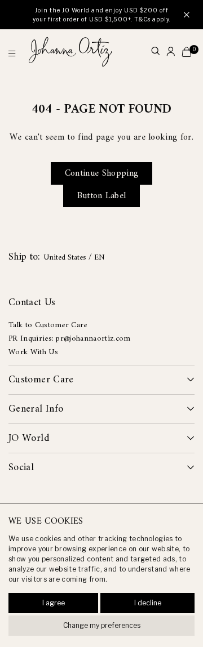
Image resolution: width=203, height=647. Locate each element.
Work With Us (33, 352)
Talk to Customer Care (47, 325)
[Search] (155, 52)
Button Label (101, 196)
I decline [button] (147, 603)
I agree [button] (53, 603)
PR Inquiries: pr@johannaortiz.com (69, 339)
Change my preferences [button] (101, 625)
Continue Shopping (101, 173)
